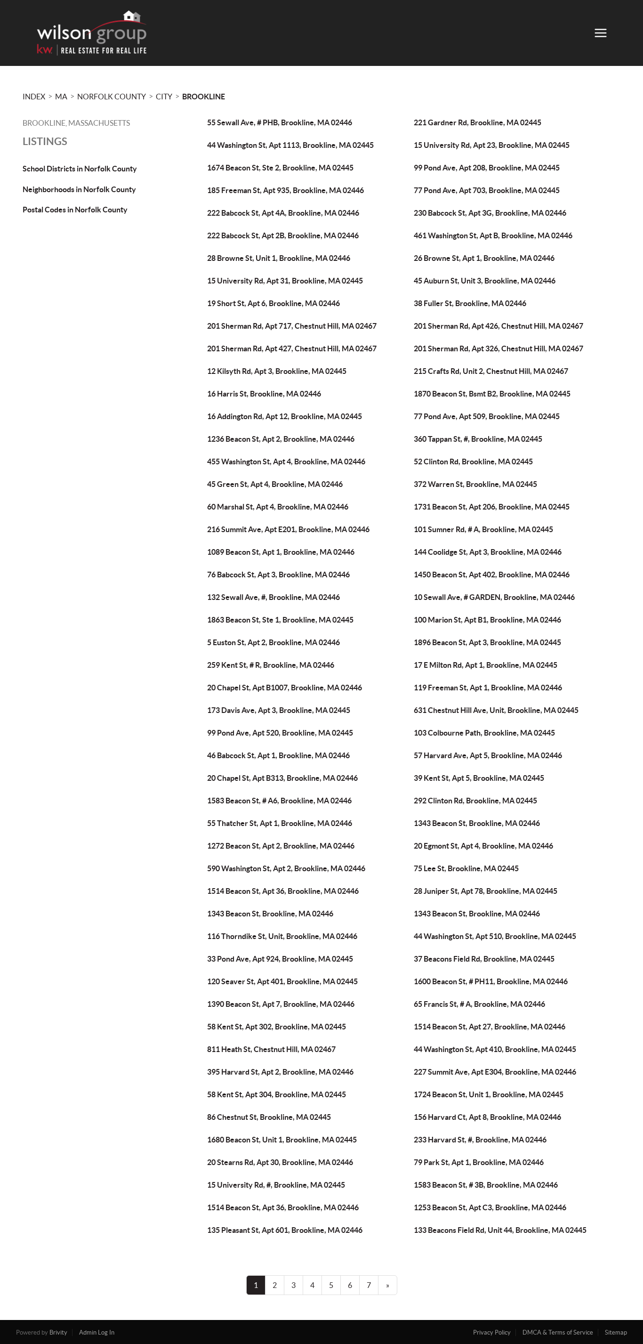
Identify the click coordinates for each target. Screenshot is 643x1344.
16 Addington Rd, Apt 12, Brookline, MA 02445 (284, 416)
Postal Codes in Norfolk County (75, 209)
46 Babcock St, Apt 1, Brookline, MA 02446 (278, 755)
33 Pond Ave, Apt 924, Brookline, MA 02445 (280, 959)
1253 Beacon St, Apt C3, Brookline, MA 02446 (490, 1207)
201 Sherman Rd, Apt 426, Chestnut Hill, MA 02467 (498, 326)
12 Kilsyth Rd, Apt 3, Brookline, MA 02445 (276, 371)
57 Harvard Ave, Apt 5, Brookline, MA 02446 (488, 755)
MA (61, 96)
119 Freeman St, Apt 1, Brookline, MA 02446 (488, 687)
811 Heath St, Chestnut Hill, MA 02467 (271, 1049)
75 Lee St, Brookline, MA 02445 (466, 868)
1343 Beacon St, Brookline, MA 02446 (477, 823)
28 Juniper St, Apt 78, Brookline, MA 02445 (485, 891)
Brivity (58, 1332)
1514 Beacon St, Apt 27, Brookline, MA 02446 (489, 1026)
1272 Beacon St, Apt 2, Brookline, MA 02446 (280, 846)
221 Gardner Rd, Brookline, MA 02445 (477, 122)
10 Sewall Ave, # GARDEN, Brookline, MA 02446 (494, 597)
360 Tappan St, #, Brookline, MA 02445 (478, 439)
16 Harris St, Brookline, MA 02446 (264, 393)
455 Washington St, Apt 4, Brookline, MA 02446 (286, 461)
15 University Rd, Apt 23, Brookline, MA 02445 (492, 145)
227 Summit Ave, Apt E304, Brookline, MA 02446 (495, 1072)
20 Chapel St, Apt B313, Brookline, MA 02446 (282, 778)
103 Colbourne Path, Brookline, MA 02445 (484, 733)
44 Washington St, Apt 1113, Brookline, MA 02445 (290, 145)
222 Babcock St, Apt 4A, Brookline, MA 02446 (283, 213)
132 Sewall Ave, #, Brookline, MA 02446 (273, 597)
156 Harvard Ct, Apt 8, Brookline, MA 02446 (487, 1117)
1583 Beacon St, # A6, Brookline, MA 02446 (279, 800)
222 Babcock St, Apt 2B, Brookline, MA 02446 (283, 235)
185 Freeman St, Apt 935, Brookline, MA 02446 (285, 190)
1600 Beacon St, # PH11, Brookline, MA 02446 (491, 981)
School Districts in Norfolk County (80, 168)
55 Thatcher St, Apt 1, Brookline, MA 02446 (279, 823)
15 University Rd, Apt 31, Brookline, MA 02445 (285, 280)
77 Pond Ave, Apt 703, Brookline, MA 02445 (487, 190)
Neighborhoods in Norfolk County (79, 189)
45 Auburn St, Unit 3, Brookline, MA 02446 (484, 280)
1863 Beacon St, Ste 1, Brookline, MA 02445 (280, 619)
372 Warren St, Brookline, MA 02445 (475, 484)
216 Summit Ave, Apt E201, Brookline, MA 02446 (288, 529)
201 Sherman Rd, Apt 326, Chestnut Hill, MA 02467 (498, 348)
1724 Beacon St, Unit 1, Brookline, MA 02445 (488, 1094)
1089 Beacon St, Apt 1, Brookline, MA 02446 (280, 552)
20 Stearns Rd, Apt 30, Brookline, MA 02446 (280, 1162)
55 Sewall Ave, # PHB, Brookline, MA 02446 (279, 122)
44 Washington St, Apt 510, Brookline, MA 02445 (495, 936)
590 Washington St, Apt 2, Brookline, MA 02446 (286, 868)
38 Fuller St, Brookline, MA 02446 (470, 303)
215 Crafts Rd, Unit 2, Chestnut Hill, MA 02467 (491, 371)
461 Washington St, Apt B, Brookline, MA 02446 (493, 235)
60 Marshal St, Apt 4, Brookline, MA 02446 (277, 506)
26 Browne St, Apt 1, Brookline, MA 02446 (484, 258)
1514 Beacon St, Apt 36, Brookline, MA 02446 (283, 891)
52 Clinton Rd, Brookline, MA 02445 (473, 461)
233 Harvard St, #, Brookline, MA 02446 (480, 1139)
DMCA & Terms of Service (557, 1332)
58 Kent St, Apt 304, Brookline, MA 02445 (276, 1094)
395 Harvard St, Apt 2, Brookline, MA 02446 (280, 1072)
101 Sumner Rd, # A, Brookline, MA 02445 (483, 529)
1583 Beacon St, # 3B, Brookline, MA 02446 (486, 1185)
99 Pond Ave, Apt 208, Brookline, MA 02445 (487, 167)
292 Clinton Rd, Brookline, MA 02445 (475, 800)
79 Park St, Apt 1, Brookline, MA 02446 (479, 1162)
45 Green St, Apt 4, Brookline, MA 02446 (275, 484)
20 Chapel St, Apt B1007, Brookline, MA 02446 (284, 687)
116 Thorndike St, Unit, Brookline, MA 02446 (282, 936)
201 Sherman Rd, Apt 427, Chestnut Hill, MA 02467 (292, 348)
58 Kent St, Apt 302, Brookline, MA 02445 (276, 1026)
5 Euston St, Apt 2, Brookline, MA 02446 (273, 642)
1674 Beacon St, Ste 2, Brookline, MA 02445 (280, 167)
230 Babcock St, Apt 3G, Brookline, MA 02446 (490, 213)
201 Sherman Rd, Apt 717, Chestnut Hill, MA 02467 (292, 326)
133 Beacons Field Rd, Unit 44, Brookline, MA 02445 (500, 1230)
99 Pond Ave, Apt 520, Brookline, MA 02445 (280, 733)
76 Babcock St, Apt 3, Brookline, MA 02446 (278, 574)
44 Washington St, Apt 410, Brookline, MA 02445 (495, 1049)
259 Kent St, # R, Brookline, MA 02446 (270, 665)
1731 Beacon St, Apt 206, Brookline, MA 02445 (492, 506)
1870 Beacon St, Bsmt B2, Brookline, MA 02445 (492, 393)
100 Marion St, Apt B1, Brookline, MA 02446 (487, 619)
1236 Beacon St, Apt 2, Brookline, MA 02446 (280, 439)
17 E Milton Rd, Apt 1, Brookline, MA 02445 (485, 665)
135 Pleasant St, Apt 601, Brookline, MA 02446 (284, 1230)
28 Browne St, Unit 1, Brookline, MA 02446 (278, 258)
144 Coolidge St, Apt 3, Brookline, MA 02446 (488, 552)
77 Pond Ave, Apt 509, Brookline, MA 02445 (487, 416)
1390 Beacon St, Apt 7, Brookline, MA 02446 (280, 1004)
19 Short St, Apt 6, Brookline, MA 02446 (273, 303)
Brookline (203, 96)
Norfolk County (111, 96)
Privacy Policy (492, 1332)
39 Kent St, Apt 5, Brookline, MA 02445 (479, 778)
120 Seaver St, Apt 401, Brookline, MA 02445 (282, 981)
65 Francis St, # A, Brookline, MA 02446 (479, 1004)
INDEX (34, 96)
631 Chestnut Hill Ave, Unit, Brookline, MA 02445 (496, 710)
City (164, 96)
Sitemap (616, 1332)
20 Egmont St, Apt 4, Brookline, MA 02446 (483, 846)
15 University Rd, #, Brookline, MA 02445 (276, 1185)
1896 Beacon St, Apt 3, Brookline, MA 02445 (487, 642)
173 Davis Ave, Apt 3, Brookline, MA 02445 (278, 710)
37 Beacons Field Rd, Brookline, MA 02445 (484, 959)
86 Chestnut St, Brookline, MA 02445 (269, 1117)
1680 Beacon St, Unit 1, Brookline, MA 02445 (282, 1139)
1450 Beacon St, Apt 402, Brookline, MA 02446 (492, 574)
